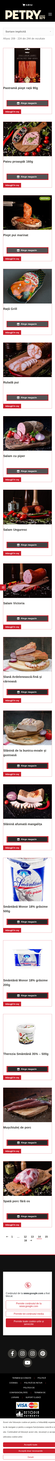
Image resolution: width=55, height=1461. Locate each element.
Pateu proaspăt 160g (18, 161)
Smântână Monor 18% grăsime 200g (25, 983)
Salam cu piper (14, 456)
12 (25, 1236)
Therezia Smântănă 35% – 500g (25, 1054)
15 (46, 1236)
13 (32, 1236)
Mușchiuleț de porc (17, 1127)
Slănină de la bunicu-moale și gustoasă (24, 753)
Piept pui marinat (15, 235)
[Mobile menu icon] (50, 14)
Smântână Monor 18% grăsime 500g (25, 909)
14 (39, 1236)
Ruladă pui (11, 382)
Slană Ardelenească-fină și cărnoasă (22, 679)
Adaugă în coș (12, 111)
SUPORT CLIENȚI (33, 1397)
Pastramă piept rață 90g (20, 88)
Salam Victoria (13, 603)
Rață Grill (10, 308)
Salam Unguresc (15, 529)
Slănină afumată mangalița (22, 824)
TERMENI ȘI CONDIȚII (21, 1378)
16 (25, 1240)
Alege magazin (29, 103)
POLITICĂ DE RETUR (33, 1382)
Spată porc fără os (16, 1201)
